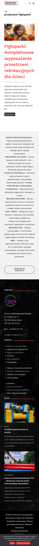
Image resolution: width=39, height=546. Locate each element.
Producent (17, 82)
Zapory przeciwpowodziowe (18, 390)
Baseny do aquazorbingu (17, 346)
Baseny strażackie (14, 387)
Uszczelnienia (8, 475)
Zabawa (23, 82)
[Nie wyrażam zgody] (37, 540)
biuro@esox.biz (17, 335)
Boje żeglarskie (13, 359)
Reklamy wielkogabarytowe (18, 371)
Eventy (6, 426)
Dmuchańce (9, 82)
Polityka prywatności (19, 531)
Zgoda (12, 543)
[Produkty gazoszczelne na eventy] (19, 425)
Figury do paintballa (15, 353)
